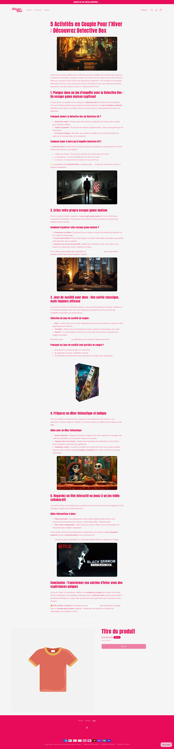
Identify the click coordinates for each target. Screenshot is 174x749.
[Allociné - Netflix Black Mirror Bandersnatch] (87, 576)
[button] (152, 10)
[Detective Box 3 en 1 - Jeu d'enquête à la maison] (87, 204)
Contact (88, 720)
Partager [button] (107, 655)
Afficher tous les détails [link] (145, 655)
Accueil (80, 720)
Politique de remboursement (91, 744)
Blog (94, 720)
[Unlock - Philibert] (87, 407)
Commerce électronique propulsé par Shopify (68, 744)
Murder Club (52, 744)
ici (93, 164)
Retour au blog (88, 620)
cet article (67, 339)
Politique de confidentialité (108, 744)
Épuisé (123, 646)
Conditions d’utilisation (123, 744)
